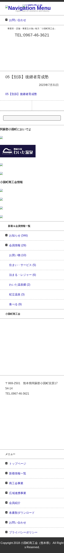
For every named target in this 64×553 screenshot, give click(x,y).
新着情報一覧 (7, 45)
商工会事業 (6, 50)
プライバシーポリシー (23, 532)
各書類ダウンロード (10, 64)
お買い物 (17, 255)
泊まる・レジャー (22, 274)
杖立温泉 (17, 294)
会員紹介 (4, 59)
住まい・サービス (22, 264)
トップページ (7, 40)
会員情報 (17, 245)
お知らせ (18, 235)
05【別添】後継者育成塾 (21, 94)
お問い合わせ (7, 68)
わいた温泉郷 (19, 284)
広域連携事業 (7, 54)
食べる (15, 304)
